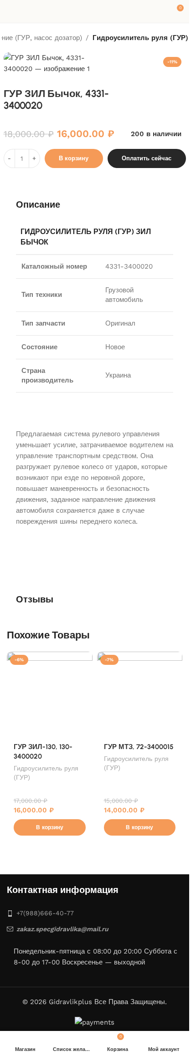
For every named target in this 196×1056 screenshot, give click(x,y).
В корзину (73, 158)
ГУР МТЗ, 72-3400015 (139, 747)
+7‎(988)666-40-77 (45, 913)
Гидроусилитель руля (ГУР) (140, 38)
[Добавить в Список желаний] (85, 660)
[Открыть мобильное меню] (10, 11)
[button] (50, 827)
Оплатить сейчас (146, 158)
